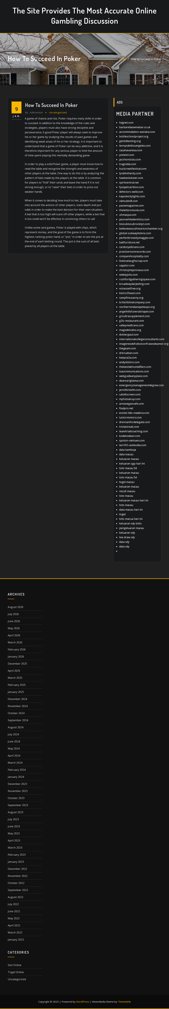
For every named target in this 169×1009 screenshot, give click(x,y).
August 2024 (15, 727)
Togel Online (16, 972)
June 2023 (14, 826)
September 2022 (18, 890)
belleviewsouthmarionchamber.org (141, 228)
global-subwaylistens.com (135, 233)
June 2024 (14, 741)
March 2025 (15, 678)
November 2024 (18, 706)
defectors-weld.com (131, 192)
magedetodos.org (130, 330)
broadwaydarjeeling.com (134, 284)
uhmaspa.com (127, 215)
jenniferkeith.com (130, 390)
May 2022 (14, 918)
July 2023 (13, 819)
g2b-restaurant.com (131, 321)
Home (122, 59)
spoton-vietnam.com (132, 440)
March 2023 (15, 847)
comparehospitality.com (134, 256)
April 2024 (14, 755)
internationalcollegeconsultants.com (141, 339)
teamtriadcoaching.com (133, 431)
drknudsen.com (128, 353)
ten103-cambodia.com (132, 445)
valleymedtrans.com (131, 325)
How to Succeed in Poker (146, 59)
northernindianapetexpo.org (137, 307)
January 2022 (16, 939)
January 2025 (16, 692)
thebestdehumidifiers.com (135, 367)
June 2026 (14, 621)
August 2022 (15, 897)
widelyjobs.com (128, 274)
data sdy (124, 542)
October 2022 (16, 883)
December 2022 (17, 869)
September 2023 (18, 805)
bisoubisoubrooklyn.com (134, 224)
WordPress (82, 1001)
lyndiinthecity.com (130, 173)
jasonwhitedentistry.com (134, 219)
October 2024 (16, 713)
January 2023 (16, 862)
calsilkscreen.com (129, 394)
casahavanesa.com (130, 150)
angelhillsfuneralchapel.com (136, 311)
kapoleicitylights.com (132, 196)
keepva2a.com (128, 357)
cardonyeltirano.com (131, 247)
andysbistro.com (129, 362)
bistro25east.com (129, 293)
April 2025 (14, 671)
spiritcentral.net (129, 182)
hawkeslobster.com (131, 178)
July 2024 (13, 734)
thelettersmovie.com (131, 210)
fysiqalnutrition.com (131, 187)
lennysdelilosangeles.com (135, 145)
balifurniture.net (129, 242)
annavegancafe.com (131, 403)
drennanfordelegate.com (134, 422)
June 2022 (14, 911)
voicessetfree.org (130, 288)
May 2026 (14, 628)
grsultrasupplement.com (134, 316)
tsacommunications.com (134, 371)
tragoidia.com (127, 164)
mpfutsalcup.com (129, 399)
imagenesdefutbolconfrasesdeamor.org (144, 344)
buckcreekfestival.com (132, 168)
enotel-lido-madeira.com (134, 413)
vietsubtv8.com (128, 201)
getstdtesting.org (130, 141)
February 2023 (17, 854)
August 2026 (15, 607)
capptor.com (127, 265)
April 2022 (14, 925)
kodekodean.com (129, 436)
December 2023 (17, 784)
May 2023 (14, 833)
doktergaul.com (128, 334)
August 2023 (15, 812)
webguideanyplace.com (133, 376)
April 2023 (14, 840)
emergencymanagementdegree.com (141, 385)
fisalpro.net (126, 408)
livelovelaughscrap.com (133, 261)
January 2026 (16, 656)
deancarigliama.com (131, 380)
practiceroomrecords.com (135, 251)
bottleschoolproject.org (133, 136)
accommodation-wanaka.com (137, 132)
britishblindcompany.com (134, 302)
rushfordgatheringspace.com (137, 279)
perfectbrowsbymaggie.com (136, 238)
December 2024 (17, 699)
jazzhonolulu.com (130, 159)
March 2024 (15, 762)
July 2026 (13, 614)
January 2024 (16, 777)
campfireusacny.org (131, 297)
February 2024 (17, 770)
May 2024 (14, 748)
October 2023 (16, 798)
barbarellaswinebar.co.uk (134, 127)
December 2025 (17, 663)
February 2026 (17, 649)
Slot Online (14, 965)
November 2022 (18, 876)
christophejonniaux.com (134, 270)
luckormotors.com (130, 417)
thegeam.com (127, 348)
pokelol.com (126, 155)
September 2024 (18, 720)
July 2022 (13, 904)
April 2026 (14, 635)
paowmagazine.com (131, 205)
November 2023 (18, 791)
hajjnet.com (126, 122)
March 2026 (15, 642)
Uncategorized (58, 112)
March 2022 (15, 932)
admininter (34, 112)
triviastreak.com (129, 426)
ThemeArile (124, 1001)
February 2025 (17, 685)
